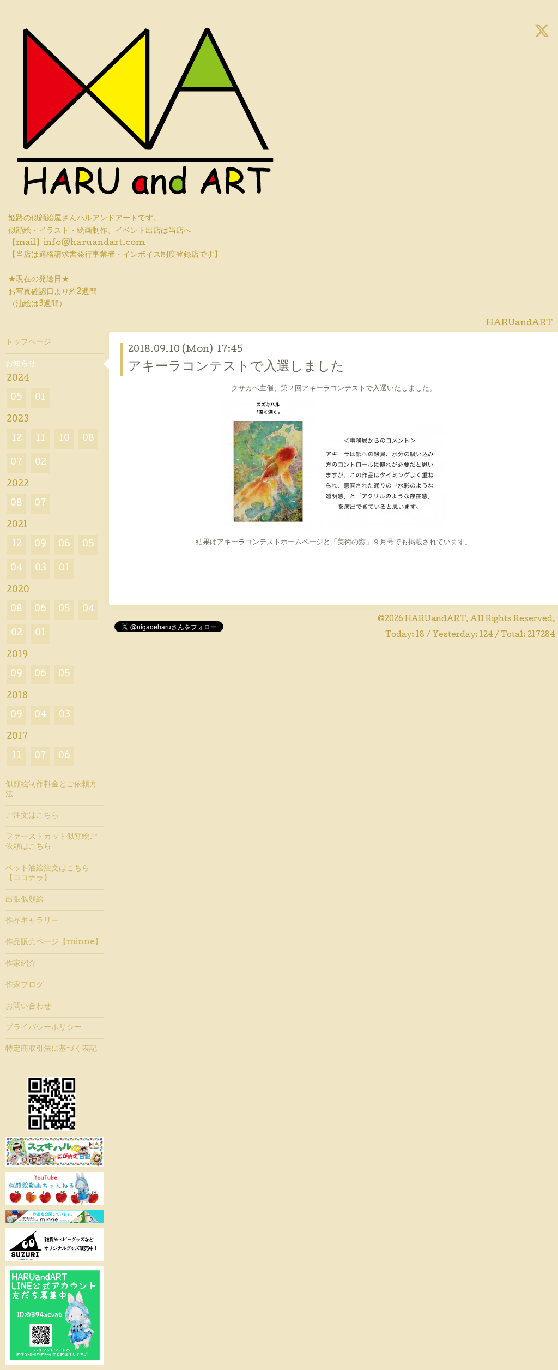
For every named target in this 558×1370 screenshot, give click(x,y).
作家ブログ (24, 985)
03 (40, 568)
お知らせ (20, 364)
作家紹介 (20, 964)
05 (16, 397)
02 (40, 462)
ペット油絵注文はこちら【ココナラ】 (47, 873)
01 (40, 397)
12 (16, 438)
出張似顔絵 (24, 900)
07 (16, 462)
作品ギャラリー (32, 921)
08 (88, 438)
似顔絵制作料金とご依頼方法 (51, 789)
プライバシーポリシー (43, 1028)
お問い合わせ (28, 1006)
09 (40, 544)
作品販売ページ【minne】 (53, 942)
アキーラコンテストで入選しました (236, 367)
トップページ (28, 342)
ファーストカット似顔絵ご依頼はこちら (51, 842)
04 (16, 568)
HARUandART (435, 619)
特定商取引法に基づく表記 (51, 1049)
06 (64, 544)
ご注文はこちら (32, 816)
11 (40, 438)
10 (64, 438)
